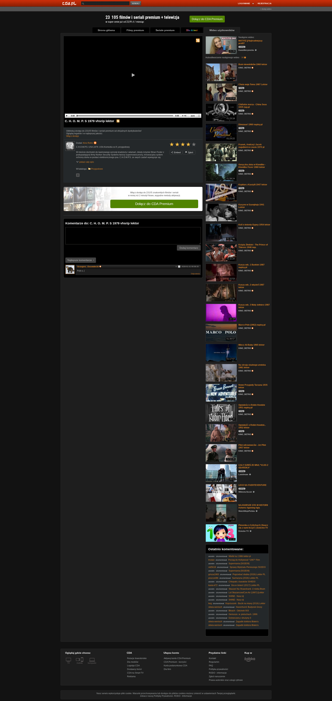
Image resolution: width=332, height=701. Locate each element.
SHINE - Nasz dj (236, 596)
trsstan (211, 560)
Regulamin (214, 662)
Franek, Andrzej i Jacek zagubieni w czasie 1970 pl (251, 145)
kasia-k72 (213, 585)
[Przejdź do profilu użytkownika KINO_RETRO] (70, 146)
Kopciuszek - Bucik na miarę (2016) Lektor (245, 603)
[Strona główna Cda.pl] (70, 3)
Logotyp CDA (133, 665)
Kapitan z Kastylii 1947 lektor (252, 184)
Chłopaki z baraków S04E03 (242, 581)
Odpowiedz (195, 274)
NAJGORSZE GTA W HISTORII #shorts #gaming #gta (253, 506)
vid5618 (212, 567)
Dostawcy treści (134, 669)
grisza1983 (213, 574)
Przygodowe (97, 169)
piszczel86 (213, 578)
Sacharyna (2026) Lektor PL (245, 578)
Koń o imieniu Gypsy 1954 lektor (254, 224)
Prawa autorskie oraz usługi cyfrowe (226, 680)
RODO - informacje (218, 673)
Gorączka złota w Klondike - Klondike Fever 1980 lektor (252, 165)
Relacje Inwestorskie (137, 658)
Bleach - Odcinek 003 (239, 610)
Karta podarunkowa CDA (175, 665)
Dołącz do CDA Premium (154, 204)
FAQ (211, 665)
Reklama (131, 676)
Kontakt (212, 658)
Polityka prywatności (218, 669)
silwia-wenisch (215, 607)
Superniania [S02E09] (239, 563)
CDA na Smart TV (135, 673)
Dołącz (207, 19)
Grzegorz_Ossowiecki (88, 266)
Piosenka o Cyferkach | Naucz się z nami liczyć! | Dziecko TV (253, 526)
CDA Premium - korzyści (175, 662)
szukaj (136, 3)
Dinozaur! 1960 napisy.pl (250, 124)
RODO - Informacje (183, 696)
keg (210, 603)
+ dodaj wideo (265, 9)
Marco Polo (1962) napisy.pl (251, 325)
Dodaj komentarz (188, 247)
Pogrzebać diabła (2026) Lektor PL (249, 574)
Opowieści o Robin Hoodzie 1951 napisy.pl (251, 406)
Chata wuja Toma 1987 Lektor (253, 84)
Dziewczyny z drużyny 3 (240, 618)
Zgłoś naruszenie (217, 676)
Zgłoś (190, 152)
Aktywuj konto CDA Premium (177, 658)
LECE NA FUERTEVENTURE (252, 485)
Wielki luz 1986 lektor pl (240, 556)
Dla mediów (132, 662)
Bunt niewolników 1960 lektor (252, 64)
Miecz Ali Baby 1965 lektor (251, 345)
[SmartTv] (82, 665)
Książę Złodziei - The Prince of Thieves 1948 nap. (253, 246)
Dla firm (167, 669)
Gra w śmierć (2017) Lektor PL (245, 585)
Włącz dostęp (72, 136)
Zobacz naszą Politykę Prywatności (156, 696)
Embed (177, 152)
